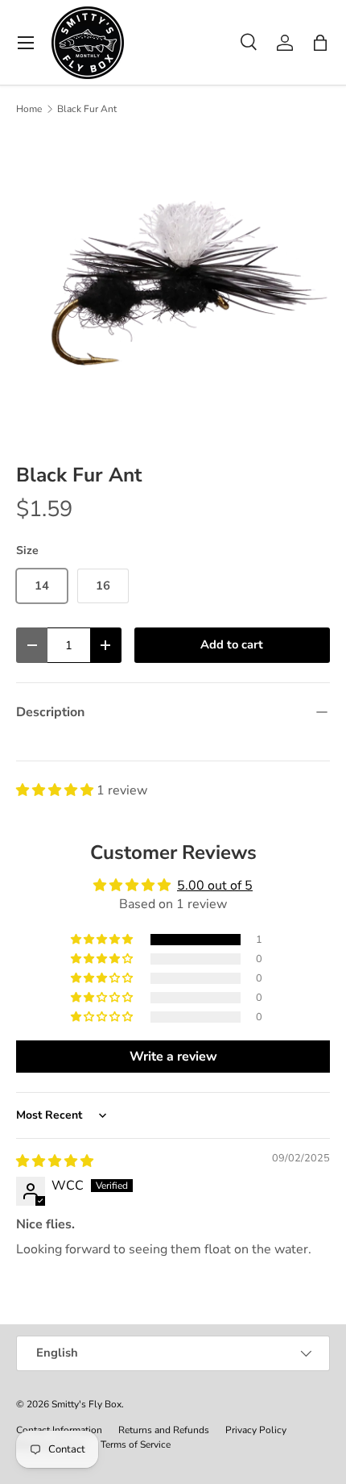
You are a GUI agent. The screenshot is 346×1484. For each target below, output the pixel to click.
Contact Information (59, 1430)
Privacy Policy (255, 1430)
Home (29, 109)
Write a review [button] (173, 1056)
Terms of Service (136, 1444)
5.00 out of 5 (215, 885)
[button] (320, 42)
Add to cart (231, 644)
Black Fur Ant (87, 109)
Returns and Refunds (163, 1430)
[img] (54, 1161)
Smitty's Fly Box (86, 1404)
